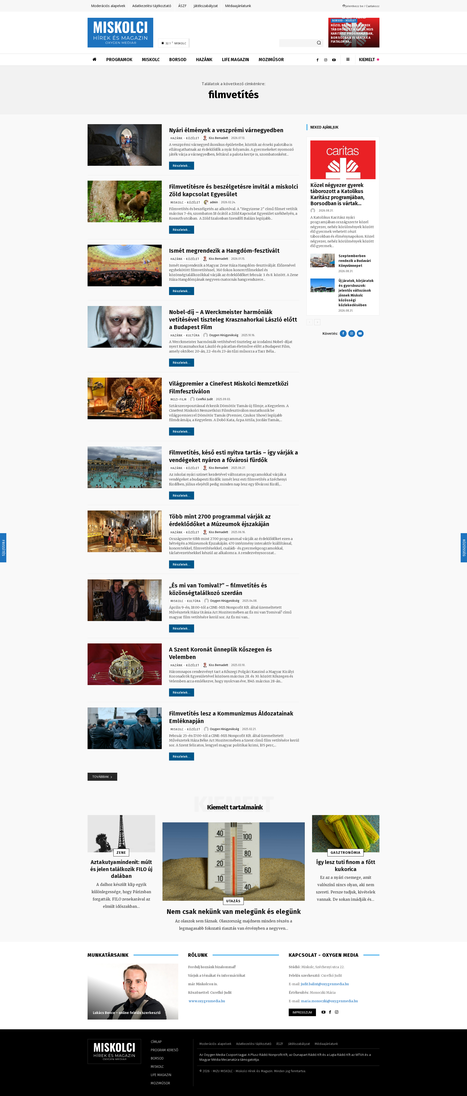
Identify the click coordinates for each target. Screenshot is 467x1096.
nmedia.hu (216, 1001)
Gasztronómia (345, 852)
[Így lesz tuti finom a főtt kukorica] (346, 833)
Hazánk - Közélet (185, 138)
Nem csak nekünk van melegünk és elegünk (234, 912)
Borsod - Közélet (344, 20)
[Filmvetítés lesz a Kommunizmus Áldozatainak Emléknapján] (125, 728)
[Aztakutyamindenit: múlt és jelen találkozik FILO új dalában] (121, 833)
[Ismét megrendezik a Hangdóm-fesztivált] (125, 265)
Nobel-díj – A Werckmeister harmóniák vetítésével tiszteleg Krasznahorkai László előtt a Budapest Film (233, 320)
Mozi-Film (179, 399)
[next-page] (317, 322)
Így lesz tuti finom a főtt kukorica (345, 866)
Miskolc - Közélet (185, 202)
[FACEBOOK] (330, 1012)
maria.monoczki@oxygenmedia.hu (329, 1001)
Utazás (233, 901)
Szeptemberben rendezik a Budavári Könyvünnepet (355, 261)
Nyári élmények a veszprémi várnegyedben (226, 130)
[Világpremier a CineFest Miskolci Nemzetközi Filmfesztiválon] (125, 398)
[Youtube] (334, 59)
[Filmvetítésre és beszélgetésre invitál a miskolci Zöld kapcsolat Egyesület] (125, 201)
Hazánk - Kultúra (185, 335)
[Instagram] (326, 59)
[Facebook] (317, 59)
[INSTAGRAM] (337, 1012)
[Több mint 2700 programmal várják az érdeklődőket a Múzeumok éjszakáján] (125, 531)
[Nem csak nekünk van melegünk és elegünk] (233, 861)
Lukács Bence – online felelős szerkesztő (127, 1013)
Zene (121, 852)
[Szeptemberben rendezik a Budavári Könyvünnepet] (322, 260)
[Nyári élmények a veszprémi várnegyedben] (125, 145)
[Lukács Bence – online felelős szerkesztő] (133, 992)
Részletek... (181, 165)
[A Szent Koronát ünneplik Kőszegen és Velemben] (125, 664)
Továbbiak (100, 776)
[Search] (318, 43)
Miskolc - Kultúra (186, 601)
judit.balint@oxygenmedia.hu (325, 984)
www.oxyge (198, 1001)
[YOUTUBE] (323, 1012)
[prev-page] (309, 322)
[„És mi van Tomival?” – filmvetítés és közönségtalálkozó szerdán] (125, 600)
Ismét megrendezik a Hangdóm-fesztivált (224, 250)
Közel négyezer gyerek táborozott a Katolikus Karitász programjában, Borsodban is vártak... (337, 194)
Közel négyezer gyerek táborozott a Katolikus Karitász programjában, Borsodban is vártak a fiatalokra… (352, 33)
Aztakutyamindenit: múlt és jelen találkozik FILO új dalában (121, 869)
